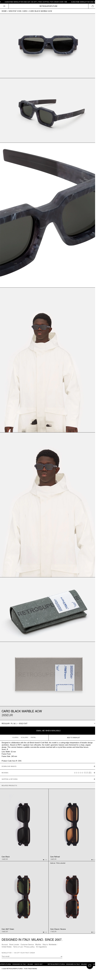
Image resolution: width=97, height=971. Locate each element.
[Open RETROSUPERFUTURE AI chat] (90, 965)
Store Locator (14, 944)
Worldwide (52, 944)
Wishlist (38, 944)
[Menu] (4, 6)
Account (5, 944)
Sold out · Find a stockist (56, 848)
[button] (92, 6)
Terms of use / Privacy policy (24, 946)
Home (4, 11)
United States (7, 946)
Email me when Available (48, 730)
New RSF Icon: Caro (18, 11)
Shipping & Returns (10, 765)
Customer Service (27, 944)
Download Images (9, 753)
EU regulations (41, 946)
